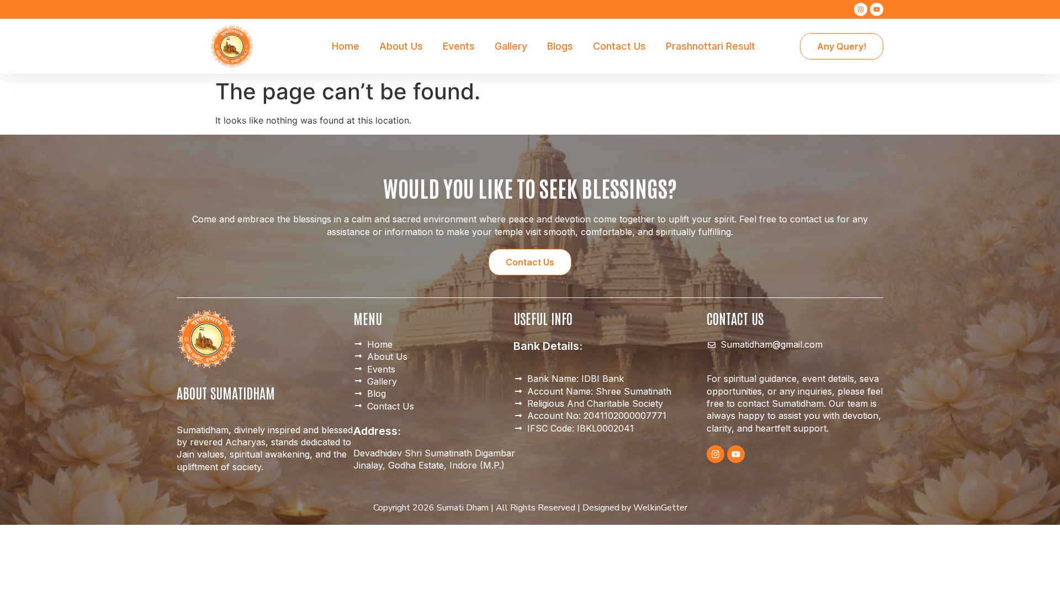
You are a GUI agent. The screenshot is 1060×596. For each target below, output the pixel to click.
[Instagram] (860, 9)
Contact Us (619, 46)
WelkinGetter (660, 508)
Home (345, 46)
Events (459, 46)
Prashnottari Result (710, 46)
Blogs (560, 46)
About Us (401, 46)
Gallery (511, 46)
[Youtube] (876, 9)
